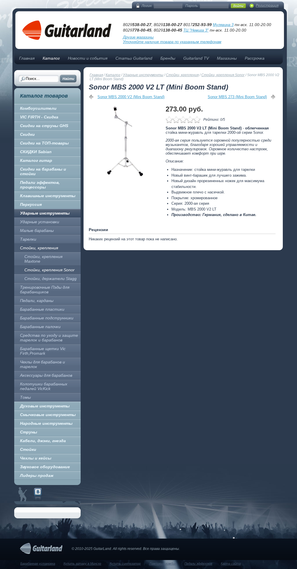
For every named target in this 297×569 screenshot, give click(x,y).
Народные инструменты (46, 423)
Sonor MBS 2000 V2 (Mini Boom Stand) (130, 97)
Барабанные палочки (40, 326)
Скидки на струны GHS (44, 125)
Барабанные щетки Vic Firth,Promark (43, 351)
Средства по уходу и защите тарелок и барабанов (49, 337)
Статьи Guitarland (133, 58)
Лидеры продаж (36, 475)
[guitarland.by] (38, 494)
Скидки (27, 134)
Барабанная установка (37, 563)
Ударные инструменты (45, 213)
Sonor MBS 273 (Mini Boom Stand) (237, 97)
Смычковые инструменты (48, 414)
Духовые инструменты (45, 406)
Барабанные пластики (42, 309)
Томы (25, 397)
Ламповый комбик (162, 563)
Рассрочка (255, 58)
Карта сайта (231, 563)
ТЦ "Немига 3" (196, 30)
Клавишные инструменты (47, 195)
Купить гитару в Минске (82, 563)
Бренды (167, 58)
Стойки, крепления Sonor (49, 270)
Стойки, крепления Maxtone (43, 259)
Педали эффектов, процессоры (40, 184)
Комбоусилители (38, 108)
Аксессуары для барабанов (46, 375)
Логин (147, 6)
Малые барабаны (37, 230)
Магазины (227, 58)
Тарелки (28, 239)
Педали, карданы (36, 300)
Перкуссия (31, 204)
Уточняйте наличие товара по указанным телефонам (172, 42)
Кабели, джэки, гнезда (43, 440)
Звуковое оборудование (45, 466)
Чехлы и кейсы (35, 458)
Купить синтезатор (125, 563)
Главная (27, 58)
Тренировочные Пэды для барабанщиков (44, 289)
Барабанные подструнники (46, 318)
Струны (28, 432)
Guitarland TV (196, 58)
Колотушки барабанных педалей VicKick (43, 386)
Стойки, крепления (39, 248)
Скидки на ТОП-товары (44, 143)
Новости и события (87, 58)
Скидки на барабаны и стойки (43, 171)
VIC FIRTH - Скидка (39, 117)
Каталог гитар (36, 160)
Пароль (191, 6)
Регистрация (267, 5)
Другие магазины (138, 37)
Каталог (51, 58)
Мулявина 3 (223, 25)
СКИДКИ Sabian (36, 151)
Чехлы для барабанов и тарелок (42, 364)
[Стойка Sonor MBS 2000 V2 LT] (125, 141)
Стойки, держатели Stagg (50, 278)
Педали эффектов (198, 563)
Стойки (28, 449)
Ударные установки (39, 221)
